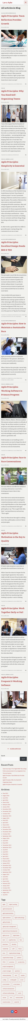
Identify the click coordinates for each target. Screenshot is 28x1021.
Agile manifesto (7, 917)
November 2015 (7, 811)
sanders (23, 975)
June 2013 (5, 852)
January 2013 (6, 863)
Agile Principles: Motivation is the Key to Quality (13, 537)
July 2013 (5, 849)
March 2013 (6, 858)
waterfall (18, 316)
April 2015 (5, 822)
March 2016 (6, 802)
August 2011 (6, 892)
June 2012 (5, 876)
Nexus (20, 948)
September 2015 (7, 816)
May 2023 (5, 793)
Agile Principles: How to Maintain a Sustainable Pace (13, 327)
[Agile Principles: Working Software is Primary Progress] (14, 409)
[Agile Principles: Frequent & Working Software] (14, 700)
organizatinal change (8, 957)
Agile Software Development (10, 931)
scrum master (6, 984)
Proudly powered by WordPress (17, 1019)
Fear (21, 940)
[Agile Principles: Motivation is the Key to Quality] (14, 555)
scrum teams (16, 984)
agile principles (18, 84)
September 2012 (7, 872)
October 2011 (6, 888)
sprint (12, 379)
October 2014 (6, 834)
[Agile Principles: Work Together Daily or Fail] (14, 627)
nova (4, 953)
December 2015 (7, 809)
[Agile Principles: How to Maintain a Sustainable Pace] (14, 346)
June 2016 (5, 798)
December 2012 (7, 865)
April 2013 (5, 856)
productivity (21, 962)
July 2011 (5, 894)
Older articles (15, 749)
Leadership (5, 948)
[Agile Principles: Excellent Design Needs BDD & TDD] (14, 264)
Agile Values (16, 935)
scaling (4, 979)
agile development (7, 908)
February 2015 (6, 827)
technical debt (19, 997)
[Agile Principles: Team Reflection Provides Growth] (14, 38)
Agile (11, 84)
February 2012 (6, 883)
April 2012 (5, 879)
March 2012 (6, 881)
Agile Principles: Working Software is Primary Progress (11, 391)
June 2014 (5, 840)
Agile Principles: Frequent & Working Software (11, 681)
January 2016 (6, 807)
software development (8, 988)
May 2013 (5, 854)
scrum (8, 379)
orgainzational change (14, 953)
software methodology (7, 316)
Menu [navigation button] (25, 2)
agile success (6, 935)
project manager (7, 971)
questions (17, 971)
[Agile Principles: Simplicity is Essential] (14, 180)
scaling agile (13, 979)
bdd (20, 314)
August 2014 (6, 838)
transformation (6, 1002)
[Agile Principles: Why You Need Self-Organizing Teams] (14, 113)
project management (8, 966)
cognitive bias (12, 940)
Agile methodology (19, 917)
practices (11, 962)
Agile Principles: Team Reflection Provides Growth (13, 20)
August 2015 (6, 818)
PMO (4, 962)
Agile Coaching (13, 904)
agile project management (9, 926)
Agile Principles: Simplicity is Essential (12, 784)
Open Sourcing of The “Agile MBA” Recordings (15, 768)
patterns (19, 957)
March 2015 (6, 825)
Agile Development (7, 13)
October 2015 (6, 813)
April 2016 (5, 800)
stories (4, 997)
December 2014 (7, 829)
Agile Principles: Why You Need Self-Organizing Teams (12, 95)
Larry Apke (6, 27)
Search (3, 755)
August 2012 (6, 874)
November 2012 (7, 867)
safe (16, 975)
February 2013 (6, 861)
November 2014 (7, 831)
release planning (7, 975)
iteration (24, 314)
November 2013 (7, 845)
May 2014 (5, 843)
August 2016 (6, 795)
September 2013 (7, 847)
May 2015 (5, 820)
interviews (5, 944)
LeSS (13, 948)
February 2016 (6, 804)
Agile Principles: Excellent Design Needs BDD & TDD (13, 246)
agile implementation (8, 913)
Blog (14, 13)
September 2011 (7, 890)
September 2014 (7, 836)
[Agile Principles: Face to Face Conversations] (14, 476)
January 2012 (6, 885)
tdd (15, 316)
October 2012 (6, 870)
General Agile (9, 159)
